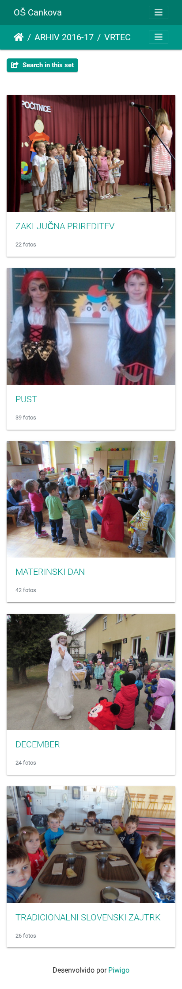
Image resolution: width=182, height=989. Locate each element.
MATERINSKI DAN (50, 571)
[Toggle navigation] (158, 12)
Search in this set (47, 65)
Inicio (19, 37)
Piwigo (118, 970)
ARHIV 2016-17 (64, 37)
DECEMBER (37, 744)
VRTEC (117, 37)
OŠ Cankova (38, 12)
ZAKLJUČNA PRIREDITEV (64, 226)
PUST (26, 399)
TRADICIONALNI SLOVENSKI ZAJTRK (88, 917)
